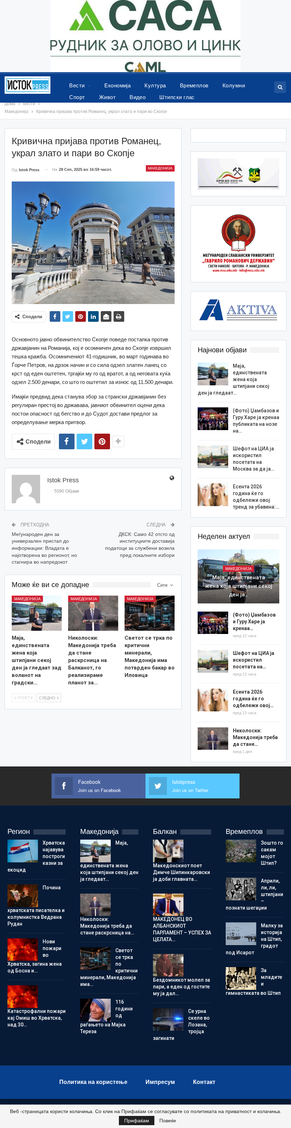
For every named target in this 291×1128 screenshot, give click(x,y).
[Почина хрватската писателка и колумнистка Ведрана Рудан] (22, 895)
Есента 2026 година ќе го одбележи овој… (253, 698)
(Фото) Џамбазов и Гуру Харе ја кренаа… (254, 621)
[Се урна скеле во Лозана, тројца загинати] (168, 1019)
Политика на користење (93, 1082)
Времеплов (194, 85)
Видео (138, 97)
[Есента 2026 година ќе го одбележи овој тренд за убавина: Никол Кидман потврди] (213, 494)
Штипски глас (177, 97)
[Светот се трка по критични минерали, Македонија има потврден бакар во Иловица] (150, 613)
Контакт (204, 1082)
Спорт (77, 97)
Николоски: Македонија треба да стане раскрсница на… (107, 926)
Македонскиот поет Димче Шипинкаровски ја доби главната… (181, 872)
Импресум (160, 1082)
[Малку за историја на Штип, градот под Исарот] (241, 933)
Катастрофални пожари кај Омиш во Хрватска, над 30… (36, 1017)
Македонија (160, 168)
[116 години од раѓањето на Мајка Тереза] (95, 1010)
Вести (76, 85)
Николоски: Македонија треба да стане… (255, 737)
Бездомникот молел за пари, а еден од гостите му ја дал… (181, 986)
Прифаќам (136, 1120)
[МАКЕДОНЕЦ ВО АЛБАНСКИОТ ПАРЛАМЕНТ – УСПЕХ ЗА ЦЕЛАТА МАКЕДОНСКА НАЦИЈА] (168, 905)
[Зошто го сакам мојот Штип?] (241, 851)
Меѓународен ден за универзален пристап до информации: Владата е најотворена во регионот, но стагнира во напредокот (44, 548)
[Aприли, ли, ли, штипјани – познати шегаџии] (241, 889)
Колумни (234, 85)
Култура (155, 85)
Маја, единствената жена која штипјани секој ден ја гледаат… (233, 379)
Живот (107, 97)
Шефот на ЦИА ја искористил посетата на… (253, 659)
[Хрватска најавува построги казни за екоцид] (22, 851)
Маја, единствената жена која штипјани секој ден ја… (238, 586)
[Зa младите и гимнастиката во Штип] (241, 978)
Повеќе (167, 1120)
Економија (117, 85)
